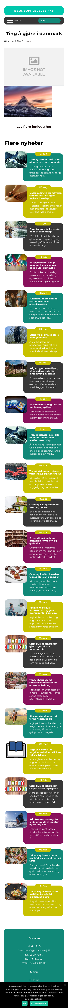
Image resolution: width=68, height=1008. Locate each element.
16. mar (43, 568)
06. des (43, 849)
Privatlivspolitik (38, 1003)
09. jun (43, 293)
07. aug (43, 187)
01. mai (43, 362)
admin (27, 41)
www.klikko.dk (37, 962)
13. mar (43, 674)
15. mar (43, 638)
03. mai (43, 329)
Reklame (34, 979)
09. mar (43, 744)
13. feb (43, 780)
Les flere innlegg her (34, 126)
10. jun (43, 257)
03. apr (43, 532)
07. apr (43, 465)
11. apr (43, 398)
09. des (43, 813)
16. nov (43, 885)
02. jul (43, 223)
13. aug (43, 153)
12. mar (43, 710)
